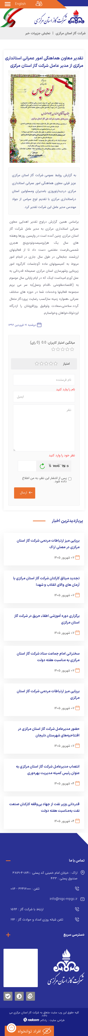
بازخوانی (42, 465)
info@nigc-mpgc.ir (63, 899)
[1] (37, 364)
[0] (53, 349)
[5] (56, 364)
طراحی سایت (57, 1020)
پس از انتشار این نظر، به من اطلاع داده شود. (44, 479)
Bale (8, 995)
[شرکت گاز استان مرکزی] (66, 967)
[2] (41, 364)
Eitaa (30, 992)
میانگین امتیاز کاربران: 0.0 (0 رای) (52, 342)
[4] (51, 364)
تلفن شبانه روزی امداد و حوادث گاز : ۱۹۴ (37, 919)
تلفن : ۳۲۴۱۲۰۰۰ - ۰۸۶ (25, 888)
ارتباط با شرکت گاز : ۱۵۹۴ (27, 909)
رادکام (43, 1020)
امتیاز (66, 363)
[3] (46, 364)
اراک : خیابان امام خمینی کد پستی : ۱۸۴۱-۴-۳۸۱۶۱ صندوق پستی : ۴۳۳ (44, 875)
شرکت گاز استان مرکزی (71, 33)
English (20, 4)
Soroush (19, 995)
